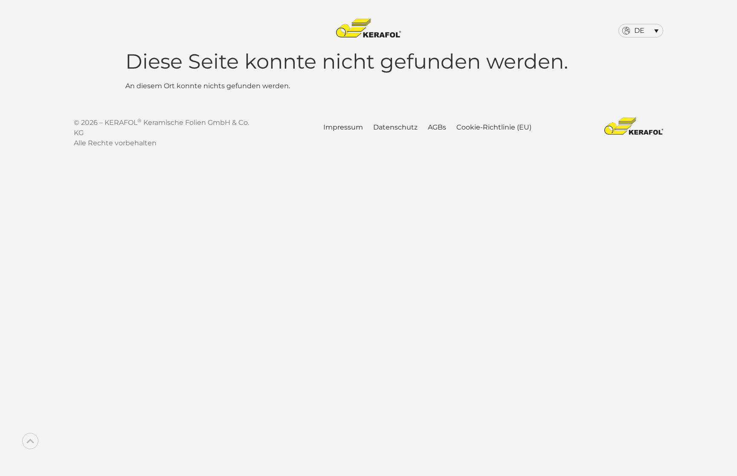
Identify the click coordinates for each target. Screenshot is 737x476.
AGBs (437, 127)
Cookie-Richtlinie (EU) (493, 127)
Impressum (343, 127)
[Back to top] (30, 441)
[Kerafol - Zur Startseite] (368, 28)
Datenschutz (395, 127)
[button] (640, 31)
